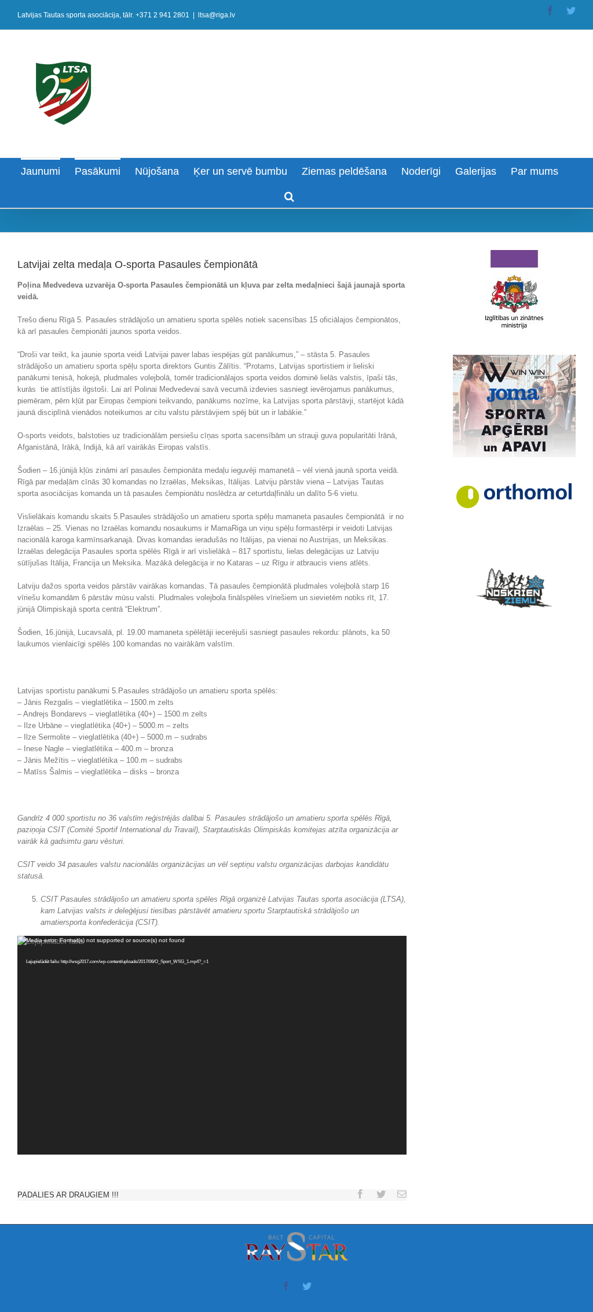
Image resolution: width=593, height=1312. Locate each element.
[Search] (289, 195)
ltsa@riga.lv (216, 15)
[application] (212, 1045)
